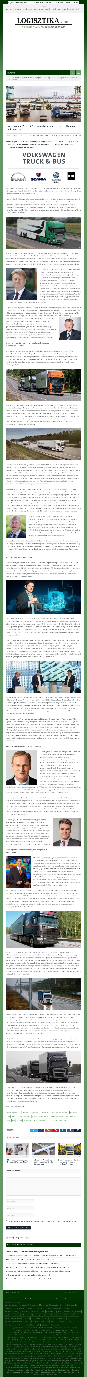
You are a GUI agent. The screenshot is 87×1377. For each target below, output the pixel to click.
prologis (36, 1322)
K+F (13, 1116)
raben (53, 1322)
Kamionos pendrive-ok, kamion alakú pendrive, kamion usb (56, 1372)
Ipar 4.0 (29, 1315)
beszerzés (54, 1305)
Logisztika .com (16, 135)
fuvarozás (49, 1312)
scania (19, 1120)
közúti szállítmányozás (40, 1116)
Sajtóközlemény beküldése (41, 1298)
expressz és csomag (12, 1312)
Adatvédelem (21, 1298)
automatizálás (25, 1305)
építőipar (45, 1325)
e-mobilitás (44, 1113)
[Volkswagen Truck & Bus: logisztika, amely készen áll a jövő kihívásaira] (43, 104)
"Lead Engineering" (13, 1113)
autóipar (25, 1113)
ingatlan (8, 1315)
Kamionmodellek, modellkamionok (20, 1372)
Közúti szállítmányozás (64, 135)
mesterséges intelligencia (14, 1322)
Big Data (63, 1305)
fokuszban (34, 1312)
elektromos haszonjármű (59, 1113)
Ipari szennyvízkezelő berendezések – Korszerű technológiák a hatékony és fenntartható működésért (43, 9)
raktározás (61, 1322)
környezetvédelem (23, 1116)
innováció (73, 1113)
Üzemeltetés (77, 135)
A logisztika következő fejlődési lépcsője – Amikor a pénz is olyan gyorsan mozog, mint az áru (38, 1267)
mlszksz (28, 1322)
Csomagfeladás (32, 1330)
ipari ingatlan (38, 1315)
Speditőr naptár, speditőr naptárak (43, 1375)
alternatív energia (11, 1305)
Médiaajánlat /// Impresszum (70, 1298)
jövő (8, 1116)
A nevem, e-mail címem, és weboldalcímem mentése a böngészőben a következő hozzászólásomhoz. (42, 1221)
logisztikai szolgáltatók (58, 1318)
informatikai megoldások (72, 1312)
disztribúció (30, 1308)
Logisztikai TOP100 (63, 2)
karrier (60, 1315)
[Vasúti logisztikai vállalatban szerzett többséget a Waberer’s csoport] (69, 1150)
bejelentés (34, 1113)
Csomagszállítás (20, 1330)
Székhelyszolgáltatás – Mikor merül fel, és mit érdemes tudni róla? (28, 1275)
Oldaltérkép (12, 1298)
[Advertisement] (43, 53)
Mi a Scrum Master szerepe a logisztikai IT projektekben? (17, 1161)
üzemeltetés (55, 1325)
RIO (13, 1120)
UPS (20, 1325)
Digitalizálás (20, 1308)
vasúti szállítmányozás (32, 1325)
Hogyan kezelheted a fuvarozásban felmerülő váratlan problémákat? (30, 1259)
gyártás (58, 1312)
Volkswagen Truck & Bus (58, 1120)
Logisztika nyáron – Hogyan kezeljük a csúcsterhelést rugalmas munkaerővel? (32, 1263)
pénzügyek (45, 1322)
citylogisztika (72, 1305)
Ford (42, 1312)
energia (66, 1308)
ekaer (49, 1308)
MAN (8, 1120)
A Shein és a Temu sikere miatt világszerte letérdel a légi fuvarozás (43, 1162)
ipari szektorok (50, 1315)
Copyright (29, 1298)
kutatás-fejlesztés (57, 1116)
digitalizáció (9, 1308)
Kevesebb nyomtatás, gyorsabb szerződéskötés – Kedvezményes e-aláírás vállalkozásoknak (38, 1271)
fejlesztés (25, 1312)
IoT (23, 1315)
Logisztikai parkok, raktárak (42, 2)
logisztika (73, 1116)
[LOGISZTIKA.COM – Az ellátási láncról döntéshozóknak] (43, 22)
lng (66, 1116)
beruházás (44, 1305)
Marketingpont (54, 1298)
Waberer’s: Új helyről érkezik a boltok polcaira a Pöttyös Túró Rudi (28, 1279)
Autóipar (33, 135)
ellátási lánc (57, 1308)
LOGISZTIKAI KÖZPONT (40, 1318)
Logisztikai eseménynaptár (18, 2)
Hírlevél (76, 2)
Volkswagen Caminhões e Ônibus (35, 1120)
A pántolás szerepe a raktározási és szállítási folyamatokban (27, 1252)
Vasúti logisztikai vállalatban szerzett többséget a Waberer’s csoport (70, 1162)
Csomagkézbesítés (45, 1330)
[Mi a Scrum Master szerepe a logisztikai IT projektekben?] (17, 1150)
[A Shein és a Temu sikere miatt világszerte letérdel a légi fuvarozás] (43, 1150)
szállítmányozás (10, 1325)
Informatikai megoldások (46, 135)
